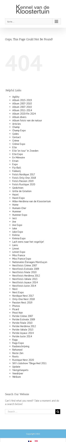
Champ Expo (19, 130)
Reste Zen (17, 353)
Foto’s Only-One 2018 (24, 177)
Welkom (16, 376)
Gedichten (17, 187)
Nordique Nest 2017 (23, 295)
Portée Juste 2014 (22, 336)
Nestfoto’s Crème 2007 (24, 265)
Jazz (14, 218)
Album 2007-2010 (22, 103)
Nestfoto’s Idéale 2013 (24, 279)
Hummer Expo (19, 214)
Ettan (15, 160)
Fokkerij (16, 171)
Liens (15, 245)
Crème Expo (18, 144)
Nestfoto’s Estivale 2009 (25, 268)
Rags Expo (18, 343)
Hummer (16, 211)
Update (16, 366)
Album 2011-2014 (22, 110)
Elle (14, 147)
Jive (14, 221)
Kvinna (15, 235)
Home (15, 204)
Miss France (18, 255)
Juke (14, 228)
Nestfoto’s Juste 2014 (24, 285)
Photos (16, 305)
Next (15, 289)
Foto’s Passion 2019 (23, 181)
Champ (16, 127)
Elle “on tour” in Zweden (25, 150)
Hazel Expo (18, 198)
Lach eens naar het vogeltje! (28, 241)
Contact (16, 137)
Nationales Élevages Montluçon (29, 262)
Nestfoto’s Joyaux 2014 (25, 282)
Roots (15, 356)
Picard (15, 309)
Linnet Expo (18, 251)
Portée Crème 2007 (22, 316)
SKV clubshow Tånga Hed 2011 (29, 363)
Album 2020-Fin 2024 (24, 113)
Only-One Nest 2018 (23, 299)
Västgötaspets (20, 370)
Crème (15, 140)
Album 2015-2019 (22, 100)
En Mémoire (18, 157)
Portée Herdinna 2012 (24, 326)
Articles (16, 123)
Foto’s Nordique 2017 (23, 174)
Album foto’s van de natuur (27, 120)
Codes (15, 133)
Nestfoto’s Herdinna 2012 (26, 275)
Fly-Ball (16, 167)
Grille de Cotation (21, 191)
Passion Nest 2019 (22, 302)
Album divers (19, 117)
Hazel (15, 194)
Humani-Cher (19, 208)
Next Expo (18, 292)
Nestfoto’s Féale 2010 (24, 272)
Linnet (15, 248)
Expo (15, 164)
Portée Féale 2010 (22, 322)
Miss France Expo (21, 258)
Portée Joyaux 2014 (23, 333)
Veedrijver (17, 373)
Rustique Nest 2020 (23, 359)
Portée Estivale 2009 (23, 319)
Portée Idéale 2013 (22, 329)
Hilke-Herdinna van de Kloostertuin (31, 201)
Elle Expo (17, 154)
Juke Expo (17, 231)
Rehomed (17, 349)
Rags (15, 339)
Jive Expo (17, 225)
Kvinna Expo (19, 238)
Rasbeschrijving (20, 346)
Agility (15, 96)
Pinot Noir (17, 312)
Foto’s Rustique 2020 (23, 184)
